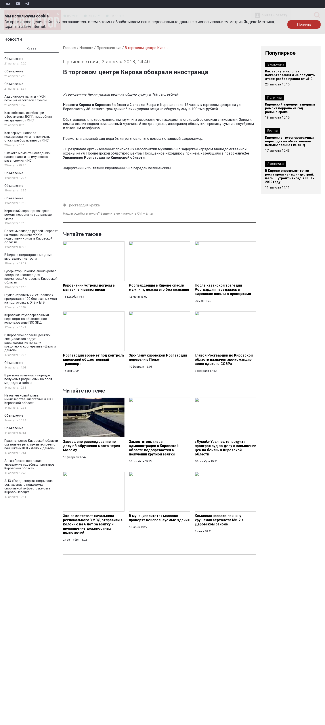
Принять (304, 24)
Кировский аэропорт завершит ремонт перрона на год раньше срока (28, 214)
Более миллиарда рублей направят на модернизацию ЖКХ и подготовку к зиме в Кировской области (31, 236)
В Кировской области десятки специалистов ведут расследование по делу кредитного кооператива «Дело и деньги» (30, 342)
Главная (69, 48)
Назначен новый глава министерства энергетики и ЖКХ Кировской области (29, 399)
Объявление (13, 59)
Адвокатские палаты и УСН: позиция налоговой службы (25, 98)
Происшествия (109, 48)
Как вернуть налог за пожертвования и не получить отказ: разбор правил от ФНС (27, 136)
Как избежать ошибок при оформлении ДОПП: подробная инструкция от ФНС (28, 116)
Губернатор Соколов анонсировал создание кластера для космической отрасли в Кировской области (30, 276)
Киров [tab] (31, 49)
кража (94, 205)
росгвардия (78, 205)
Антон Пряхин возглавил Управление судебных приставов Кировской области (29, 464)
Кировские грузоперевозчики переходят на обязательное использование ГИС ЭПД (26, 319)
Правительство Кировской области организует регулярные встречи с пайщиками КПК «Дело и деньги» (31, 444)
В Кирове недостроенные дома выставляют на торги (28, 257)
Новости (13, 39)
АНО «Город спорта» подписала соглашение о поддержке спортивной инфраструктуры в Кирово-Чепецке (28, 486)
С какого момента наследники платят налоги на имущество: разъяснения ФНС (27, 156)
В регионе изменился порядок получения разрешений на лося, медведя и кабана (28, 379)
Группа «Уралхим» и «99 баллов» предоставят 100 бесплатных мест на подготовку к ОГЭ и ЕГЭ (30, 298)
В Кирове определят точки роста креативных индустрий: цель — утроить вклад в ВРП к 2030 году (289, 176)
